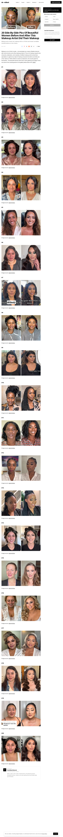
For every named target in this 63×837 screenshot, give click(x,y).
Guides (17, 2)
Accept (55, 833)
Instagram (46, 19)
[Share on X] (27, 46)
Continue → (52, 25)
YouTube (46, 16)
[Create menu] (25, 2)
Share (39, 46)
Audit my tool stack (56, 2)
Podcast (54, 21)
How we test (41, 2)
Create (22, 2)
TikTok (33, 62)
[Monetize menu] (37, 2)
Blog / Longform (56, 19)
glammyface (12, 97)
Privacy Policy (44, 833)
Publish (28, 2)
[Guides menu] (19, 2)
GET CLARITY (52, 40)
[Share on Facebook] (22, 46)
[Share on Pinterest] (24, 46)
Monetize (34, 2)
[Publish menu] (30, 2)
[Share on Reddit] (29, 46)
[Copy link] (34, 46)
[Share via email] (31, 46)
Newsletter (47, 21)
